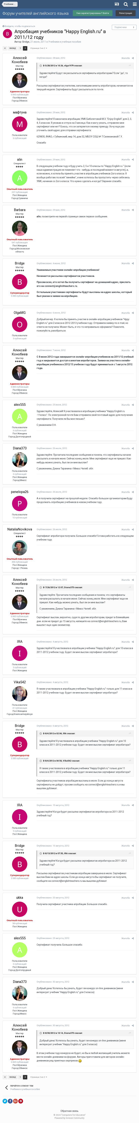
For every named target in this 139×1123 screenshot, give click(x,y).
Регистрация (125, 13)
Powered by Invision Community (69, 1118)
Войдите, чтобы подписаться (20, 26)
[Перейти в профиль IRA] (19, 653)
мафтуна (19, 112)
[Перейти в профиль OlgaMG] (19, 324)
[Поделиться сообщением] (133, 58)
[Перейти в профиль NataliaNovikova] (19, 547)
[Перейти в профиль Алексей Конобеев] (19, 80)
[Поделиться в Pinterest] (20, 1101)
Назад (12, 48)
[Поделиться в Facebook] (10, 1101)
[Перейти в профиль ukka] (19, 909)
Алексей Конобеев (20, 60)
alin (19, 159)
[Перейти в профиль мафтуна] (19, 124)
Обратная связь (69, 1111)
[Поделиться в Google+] (15, 1101)
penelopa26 (19, 492)
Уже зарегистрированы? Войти (92, 13)
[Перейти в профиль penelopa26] (19, 503)
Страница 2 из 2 (38, 48)
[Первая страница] (5, 48)
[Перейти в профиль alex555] (19, 416)
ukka (19, 898)
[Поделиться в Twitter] (5, 1101)
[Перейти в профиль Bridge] (7, 33)
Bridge (25, 41)
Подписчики (121, 27)
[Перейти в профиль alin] (19, 178)
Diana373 (20, 448)
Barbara (19, 210)
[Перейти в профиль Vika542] (19, 693)
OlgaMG (20, 313)
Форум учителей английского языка (36, 13)
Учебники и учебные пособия (64, 41)
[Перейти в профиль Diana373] (19, 460)
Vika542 (20, 682)
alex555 (20, 405)
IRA (19, 642)
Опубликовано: (51, 58)
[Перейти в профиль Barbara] (19, 228)
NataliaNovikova (19, 529)
